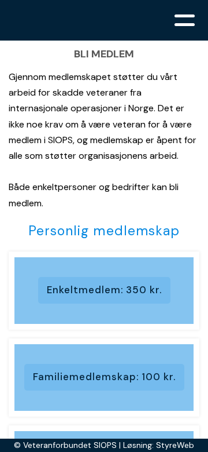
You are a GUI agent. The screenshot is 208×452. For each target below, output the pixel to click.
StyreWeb (175, 445)
